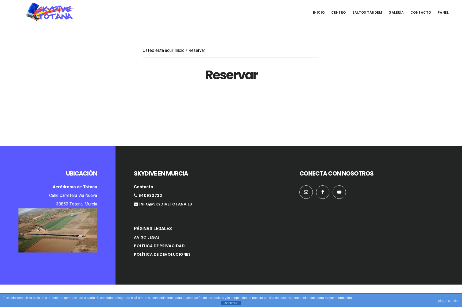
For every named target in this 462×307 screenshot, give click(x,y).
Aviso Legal (147, 237)
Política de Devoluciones (162, 254)
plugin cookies (448, 301)
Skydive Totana (51, 11)
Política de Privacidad (159, 245)
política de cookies (277, 298)
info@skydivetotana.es (165, 204)
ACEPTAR (231, 303)
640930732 (149, 195)
